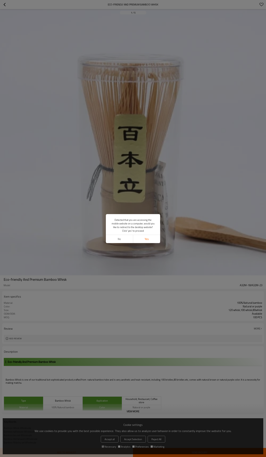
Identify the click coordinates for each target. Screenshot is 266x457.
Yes (147, 239)
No (119, 239)
